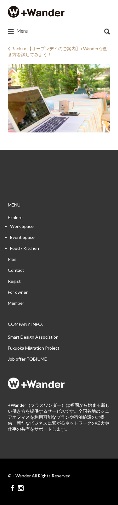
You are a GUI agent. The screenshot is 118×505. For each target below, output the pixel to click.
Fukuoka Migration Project (33, 348)
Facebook (12, 488)
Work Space (22, 226)
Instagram (21, 488)
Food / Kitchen (24, 248)
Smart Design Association (33, 337)
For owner (18, 292)
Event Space (22, 237)
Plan (12, 259)
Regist (14, 281)
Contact (16, 270)
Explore (15, 217)
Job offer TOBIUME (27, 359)
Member (16, 303)
